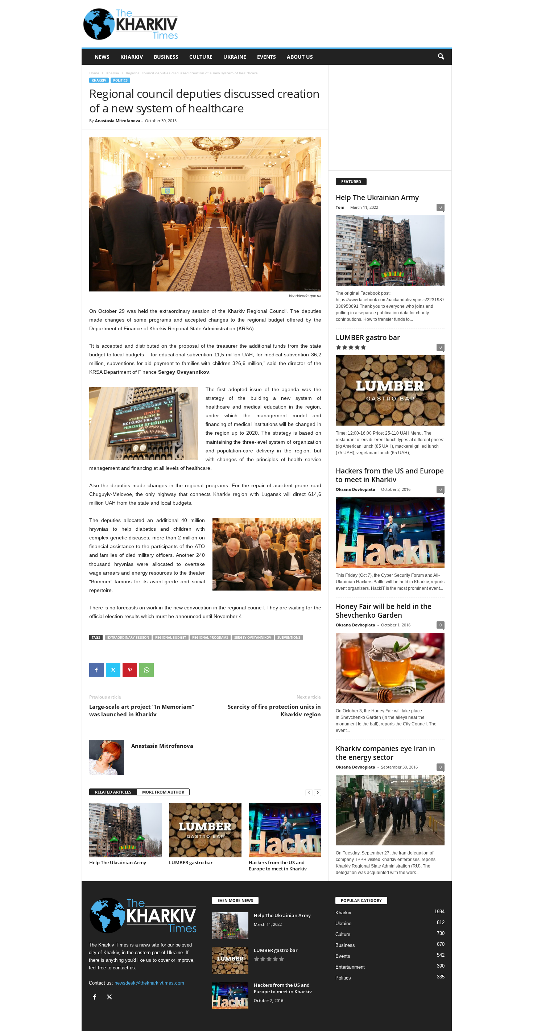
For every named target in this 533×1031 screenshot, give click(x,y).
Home (94, 72)
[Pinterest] (130, 670)
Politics (120, 80)
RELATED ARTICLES (113, 792)
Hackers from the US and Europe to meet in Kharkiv (278, 865)
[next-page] (317, 792)
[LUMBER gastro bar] (205, 830)
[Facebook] (96, 670)
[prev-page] (309, 792)
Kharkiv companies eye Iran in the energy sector (385, 753)
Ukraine (234, 56)
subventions (288, 637)
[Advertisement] (320, 24)
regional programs (210, 637)
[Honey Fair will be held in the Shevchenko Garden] (390, 668)
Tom (340, 207)
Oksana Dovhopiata (355, 489)
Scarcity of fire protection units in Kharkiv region (274, 710)
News (102, 56)
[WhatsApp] (146, 670)
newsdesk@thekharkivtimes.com (149, 983)
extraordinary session (128, 637)
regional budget (170, 637)
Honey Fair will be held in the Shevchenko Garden (383, 611)
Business (166, 56)
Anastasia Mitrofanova (117, 120)
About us (300, 56)
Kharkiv (131, 56)
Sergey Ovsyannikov (252, 637)
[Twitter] (113, 670)
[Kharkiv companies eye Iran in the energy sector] (390, 810)
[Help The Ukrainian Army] (125, 830)
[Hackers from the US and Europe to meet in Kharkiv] (285, 830)
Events (266, 56)
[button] (441, 57)
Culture (200, 56)
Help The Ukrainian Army (117, 862)
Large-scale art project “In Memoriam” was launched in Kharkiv (141, 710)
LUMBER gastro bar (191, 862)
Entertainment (350, 967)
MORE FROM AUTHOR (163, 792)
